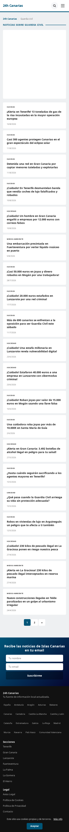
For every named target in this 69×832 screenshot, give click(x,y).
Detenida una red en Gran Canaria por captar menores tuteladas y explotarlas (32, 165)
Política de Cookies (13, 800)
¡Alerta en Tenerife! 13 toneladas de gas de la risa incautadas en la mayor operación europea (34, 115)
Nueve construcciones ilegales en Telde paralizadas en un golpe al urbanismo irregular (31, 601)
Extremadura (22, 723)
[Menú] (62, 6)
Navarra (18, 732)
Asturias (42, 704)
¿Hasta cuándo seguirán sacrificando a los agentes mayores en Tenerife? (34, 474)
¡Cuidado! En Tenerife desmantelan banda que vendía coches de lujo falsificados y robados (33, 191)
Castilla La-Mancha (38, 714)
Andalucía (19, 704)
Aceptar (34, 826)
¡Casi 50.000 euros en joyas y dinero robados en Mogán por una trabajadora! (33, 273)
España (7, 704)
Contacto (8, 811)
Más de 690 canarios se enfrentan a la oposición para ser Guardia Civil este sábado (31, 323)
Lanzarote (8, 758)
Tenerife (7, 746)
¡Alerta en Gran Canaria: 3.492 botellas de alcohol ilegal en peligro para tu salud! (33, 450)
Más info (58, 819)
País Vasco (31, 732)
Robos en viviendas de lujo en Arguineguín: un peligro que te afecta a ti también (34, 523)
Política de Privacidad (14, 805)
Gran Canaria (10, 752)
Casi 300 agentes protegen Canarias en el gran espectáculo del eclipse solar (33, 141)
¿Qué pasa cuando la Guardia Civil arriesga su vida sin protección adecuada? (34, 498)
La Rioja (46, 723)
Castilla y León (57, 714)
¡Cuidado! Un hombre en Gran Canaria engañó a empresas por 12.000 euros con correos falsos (33, 219)
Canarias (8, 714)
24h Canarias (13, 5)
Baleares (53, 704)
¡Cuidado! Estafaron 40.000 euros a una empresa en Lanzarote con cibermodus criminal (32, 375)
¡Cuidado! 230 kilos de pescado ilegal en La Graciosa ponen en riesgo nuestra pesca (34, 547)
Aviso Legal (9, 794)
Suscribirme (34, 675)
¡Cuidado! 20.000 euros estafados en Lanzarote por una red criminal (30, 297)
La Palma (8, 769)
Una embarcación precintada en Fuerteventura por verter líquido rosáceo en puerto (33, 247)
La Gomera (9, 775)
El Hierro (7, 781)
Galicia (35, 723)
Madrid (57, 723)
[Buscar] (54, 5)
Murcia (7, 732)
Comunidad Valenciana (50, 732)
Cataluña (8, 723)
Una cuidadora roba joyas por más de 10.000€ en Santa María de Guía (31, 426)
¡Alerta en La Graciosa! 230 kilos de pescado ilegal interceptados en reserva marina (32, 573)
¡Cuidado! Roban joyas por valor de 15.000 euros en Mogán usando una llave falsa (34, 401)
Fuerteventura (10, 763)
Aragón (30, 704)
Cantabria (20, 714)
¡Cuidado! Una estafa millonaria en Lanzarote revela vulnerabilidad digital (32, 349)
